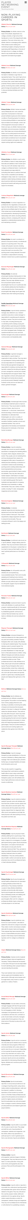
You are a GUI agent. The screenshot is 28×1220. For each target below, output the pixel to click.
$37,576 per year (15, 794)
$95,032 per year (10, 503)
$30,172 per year (10, 1180)
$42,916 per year (10, 234)
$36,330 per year (10, 598)
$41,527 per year (10, 535)
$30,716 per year (10, 1035)
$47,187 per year (10, 396)
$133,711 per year (10, 565)
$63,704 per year (10, 26)
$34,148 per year (10, 1120)
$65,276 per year (10, 442)
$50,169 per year (15, 748)
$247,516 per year (16, 828)
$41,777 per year (10, 154)
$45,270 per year (10, 998)
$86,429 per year (10, 197)
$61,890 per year (10, 67)
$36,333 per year (10, 104)
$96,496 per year (11, 915)
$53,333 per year (10, 349)
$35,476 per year (10, 269)
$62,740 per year (10, 305)
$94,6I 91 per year (11, 874)
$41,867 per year (10, 1150)
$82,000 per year (10, 630)
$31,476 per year (10, 1076)
